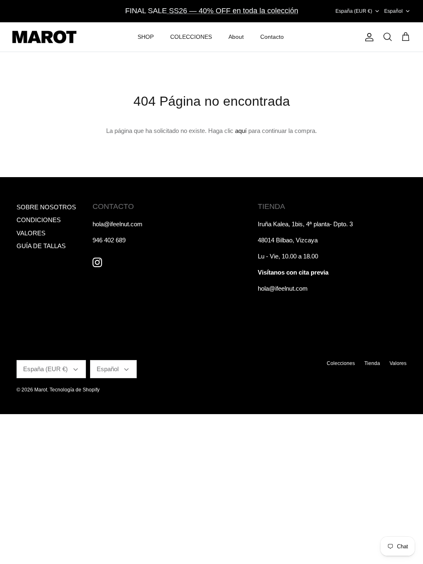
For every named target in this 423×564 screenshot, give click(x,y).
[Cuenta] (367, 37)
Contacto (272, 36)
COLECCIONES (191, 36)
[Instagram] (97, 262)
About (236, 36)
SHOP (146, 36)
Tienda (372, 363)
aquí (241, 130)
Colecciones (341, 363)
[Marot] (44, 37)
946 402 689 (109, 240)
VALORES (31, 233)
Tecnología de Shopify (75, 390)
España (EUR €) (353, 11)
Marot (40, 390)
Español (393, 11)
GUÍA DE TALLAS (41, 245)
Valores (398, 363)
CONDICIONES (39, 219)
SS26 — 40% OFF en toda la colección (232, 11)
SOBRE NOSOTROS (46, 207)
